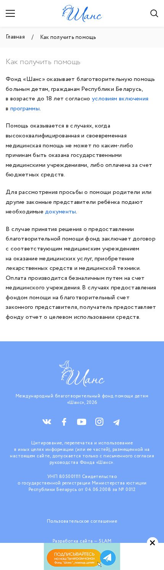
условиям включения (120, 98)
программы (25, 108)
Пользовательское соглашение (82, 521)
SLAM (105, 541)
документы (60, 211)
